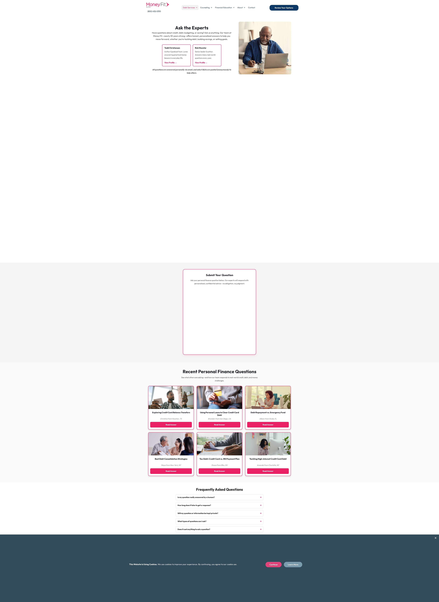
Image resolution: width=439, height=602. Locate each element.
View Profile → (170, 62)
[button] (435, 538)
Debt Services (189, 7)
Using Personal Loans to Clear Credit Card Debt (219, 413)
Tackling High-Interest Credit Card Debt (268, 459)
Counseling (205, 7)
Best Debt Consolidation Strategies (171, 459)
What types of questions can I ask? (192, 521)
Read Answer (171, 424)
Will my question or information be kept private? (198, 513)
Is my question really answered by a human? (196, 497)
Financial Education (223, 7)
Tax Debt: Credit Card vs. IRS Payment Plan (219, 459)
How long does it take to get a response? (194, 505)
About (240, 7)
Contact (251, 7)
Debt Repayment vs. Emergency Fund (268, 412)
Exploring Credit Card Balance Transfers (171, 412)
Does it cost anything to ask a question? (194, 529)
